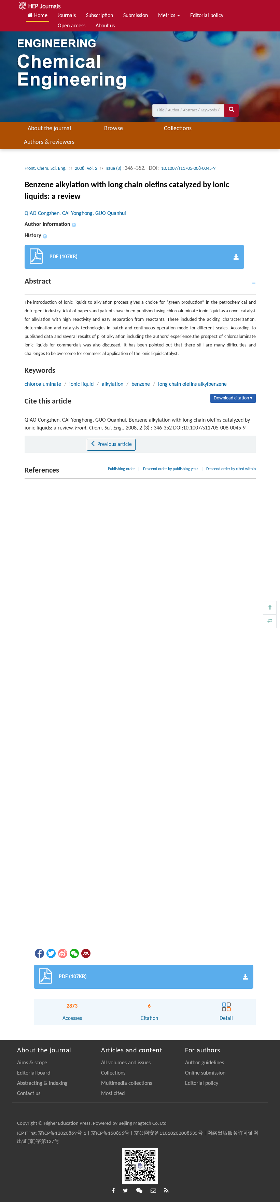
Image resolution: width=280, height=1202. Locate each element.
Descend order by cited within (231, 469)
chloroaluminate (43, 384)
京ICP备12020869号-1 (62, 1133)
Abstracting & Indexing (42, 1083)
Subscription (99, 15)
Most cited (113, 1093)
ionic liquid (81, 384)
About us (105, 26)
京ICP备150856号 (110, 1133)
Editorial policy (206, 15)
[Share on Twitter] (50, 953)
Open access (71, 26)
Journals (67, 15)
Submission (135, 15)
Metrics (167, 15)
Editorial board (33, 1073)
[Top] (270, 608)
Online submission (205, 1073)
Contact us (28, 1093)
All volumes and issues (126, 1063)
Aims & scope (32, 1063)
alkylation (112, 384)
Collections (178, 128)
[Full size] (270, 621)
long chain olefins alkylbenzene (192, 384)
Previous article (114, 444)
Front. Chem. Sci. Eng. (46, 168)
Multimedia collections (126, 1083)
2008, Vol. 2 (86, 168)
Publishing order (121, 469)
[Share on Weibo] (62, 953)
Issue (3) (114, 168)
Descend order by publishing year (170, 469)
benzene (140, 384)
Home (40, 15)
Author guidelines (204, 1063)
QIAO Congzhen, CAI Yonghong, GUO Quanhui (75, 213)
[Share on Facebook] (39, 953)
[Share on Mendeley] (85, 953)
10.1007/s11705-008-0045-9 (188, 168)
